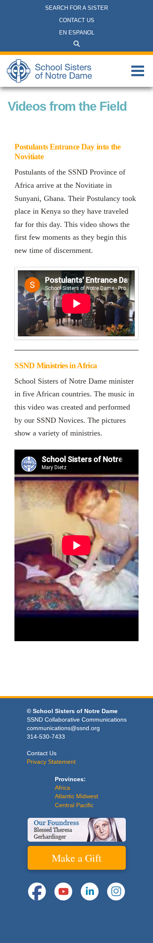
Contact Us (42, 753)
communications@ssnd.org (63, 728)
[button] (76, 44)
